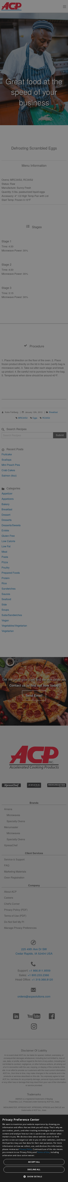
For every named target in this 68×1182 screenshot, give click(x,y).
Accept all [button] (34, 1162)
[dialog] (34, 1148)
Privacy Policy (25, 1149)
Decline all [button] (34, 1169)
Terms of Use (43, 1152)
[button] (34, 1176)
